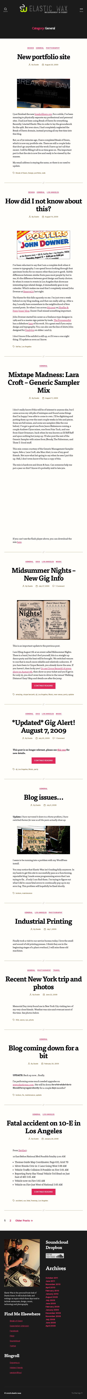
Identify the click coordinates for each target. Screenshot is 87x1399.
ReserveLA (28, 291)
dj (36, 694)
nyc (26, 1020)
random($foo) (16, 1373)
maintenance (27, 893)
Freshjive (29, 330)
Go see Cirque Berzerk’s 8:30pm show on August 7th (42, 669)
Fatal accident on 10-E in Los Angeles (44, 1126)
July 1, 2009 (51, 929)
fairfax (18, 346)
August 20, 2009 (51, 65)
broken (18, 893)
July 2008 (50, 1319)
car (24, 1201)
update (71, 694)
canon (22, 1020)
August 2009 (52, 1297)
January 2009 (52, 1310)
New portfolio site (43, 56)
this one (61, 749)
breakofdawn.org (43, 114)
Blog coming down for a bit (43, 1051)
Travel (56, 970)
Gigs (38, 562)
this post (51, 307)
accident (19, 1201)
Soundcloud (15, 1341)
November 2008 (53, 1316)
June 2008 (51, 1323)
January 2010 (52, 1294)
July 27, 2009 (44, 586)
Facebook (14, 1331)
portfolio (37, 173)
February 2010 (52, 1291)
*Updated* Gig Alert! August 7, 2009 (43, 725)
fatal (28, 1201)
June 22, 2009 (51, 995)
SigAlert (22, 1150)
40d (17, 1020)
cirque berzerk (29, 694)
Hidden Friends (16, 1367)
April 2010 (50, 1287)
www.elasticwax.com (23, 1084)
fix (23, 1095)
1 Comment (60, 586)
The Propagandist (62, 320)
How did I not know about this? (43, 204)
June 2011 (50, 1281)
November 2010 (53, 1284)
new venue (58, 694)
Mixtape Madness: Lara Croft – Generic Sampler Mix (43, 382)
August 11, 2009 (51, 398)
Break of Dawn (21, 173)
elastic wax (16, 1393)
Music (59, 562)
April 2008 (50, 1326)
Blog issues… (43, 796)
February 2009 (52, 1307)
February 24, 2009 (51, 1064)
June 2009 (51, 1303)
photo (31, 1020)
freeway (34, 1201)
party (65, 694)
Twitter (13, 1346)
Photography (53, 48)
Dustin (36, 65)
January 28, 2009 (51, 1139)
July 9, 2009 (51, 805)
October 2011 (52, 1278)
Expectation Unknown (19, 1326)
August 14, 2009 (51, 217)
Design (30, 48)
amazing (19, 694)
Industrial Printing (43, 920)
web (43, 173)
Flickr (12, 1336)
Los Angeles (53, 192)
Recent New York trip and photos (43, 982)
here (31, 323)
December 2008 (53, 1313)
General (40, 48)
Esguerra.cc (15, 1362)
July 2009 (50, 1300)
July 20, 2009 (44, 738)
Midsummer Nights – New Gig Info (43, 573)
